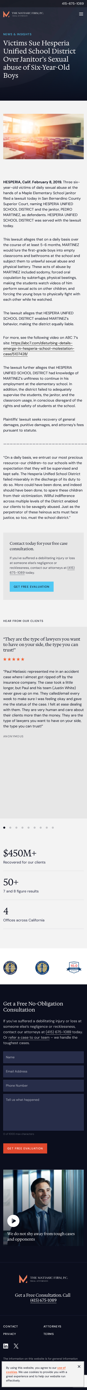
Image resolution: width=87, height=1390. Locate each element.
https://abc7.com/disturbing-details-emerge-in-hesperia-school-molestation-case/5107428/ (38, 348)
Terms (49, 1334)
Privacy (9, 1334)
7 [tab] (41, 828)
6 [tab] (35, 828)
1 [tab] (4, 828)
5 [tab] (29, 828)
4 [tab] (22, 828)
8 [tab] (47, 828)
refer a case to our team (29, 1037)
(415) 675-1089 (58, 1032)
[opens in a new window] (5, 1346)
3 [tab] (16, 828)
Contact (10, 1326)
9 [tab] (53, 828)
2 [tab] (10, 828)
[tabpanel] (43, 687)
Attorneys (53, 1326)
